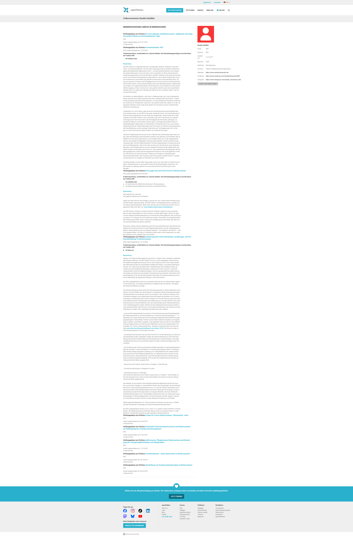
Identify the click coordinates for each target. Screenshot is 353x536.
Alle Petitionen (202, 510)
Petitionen (190, 10)
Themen (200, 514)
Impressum (219, 514)
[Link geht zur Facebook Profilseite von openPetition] (125, 510)
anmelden (217, 2)
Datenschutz (220, 512)
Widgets (182, 510)
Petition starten (174, 10)
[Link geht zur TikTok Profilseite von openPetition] (140, 510)
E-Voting (182, 516)
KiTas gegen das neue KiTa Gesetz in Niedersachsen (165, 171)
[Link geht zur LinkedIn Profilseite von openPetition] (148, 510)
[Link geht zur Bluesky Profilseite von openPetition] (132, 516)
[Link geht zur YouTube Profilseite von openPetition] (140, 516)
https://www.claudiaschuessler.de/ (217, 72)
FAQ (181, 508)
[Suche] (229, 10)
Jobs (163, 510)
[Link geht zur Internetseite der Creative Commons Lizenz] (124, 534)
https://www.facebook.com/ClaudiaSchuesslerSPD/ (223, 76)
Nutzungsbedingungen (223, 510)
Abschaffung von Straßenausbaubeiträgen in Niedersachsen (168, 465)
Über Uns (209, 10)
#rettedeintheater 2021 (154, 47)
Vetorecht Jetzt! (185, 519)
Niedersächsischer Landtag (136, 27)
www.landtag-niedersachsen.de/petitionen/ (158, 207)
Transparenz (220, 508)
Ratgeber (200, 508)
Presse (164, 514)
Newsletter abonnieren (134, 525)
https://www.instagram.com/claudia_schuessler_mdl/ (223, 80)
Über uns (165, 508)
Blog (163, 512)
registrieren (207, 2)
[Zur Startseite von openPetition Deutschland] (133, 10)
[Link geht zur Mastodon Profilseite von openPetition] (125, 516)
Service (200, 10)
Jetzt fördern (176, 496)
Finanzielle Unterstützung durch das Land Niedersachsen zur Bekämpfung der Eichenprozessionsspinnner (156, 427)
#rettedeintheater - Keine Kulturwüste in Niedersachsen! (167, 454)
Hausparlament (185, 514)
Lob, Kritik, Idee (167, 516)
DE (226, 2)
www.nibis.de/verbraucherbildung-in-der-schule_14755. (145, 328)
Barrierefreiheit (220, 516)
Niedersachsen (159, 27)
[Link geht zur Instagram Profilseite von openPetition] (132, 510)
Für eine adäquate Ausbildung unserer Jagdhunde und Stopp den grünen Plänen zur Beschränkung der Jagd (158, 35)
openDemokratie (185, 512)
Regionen (201, 516)
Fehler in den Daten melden (208, 84)
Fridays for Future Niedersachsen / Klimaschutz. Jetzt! (166, 415)
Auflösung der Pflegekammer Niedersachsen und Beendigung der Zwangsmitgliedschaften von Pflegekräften (156, 441)
